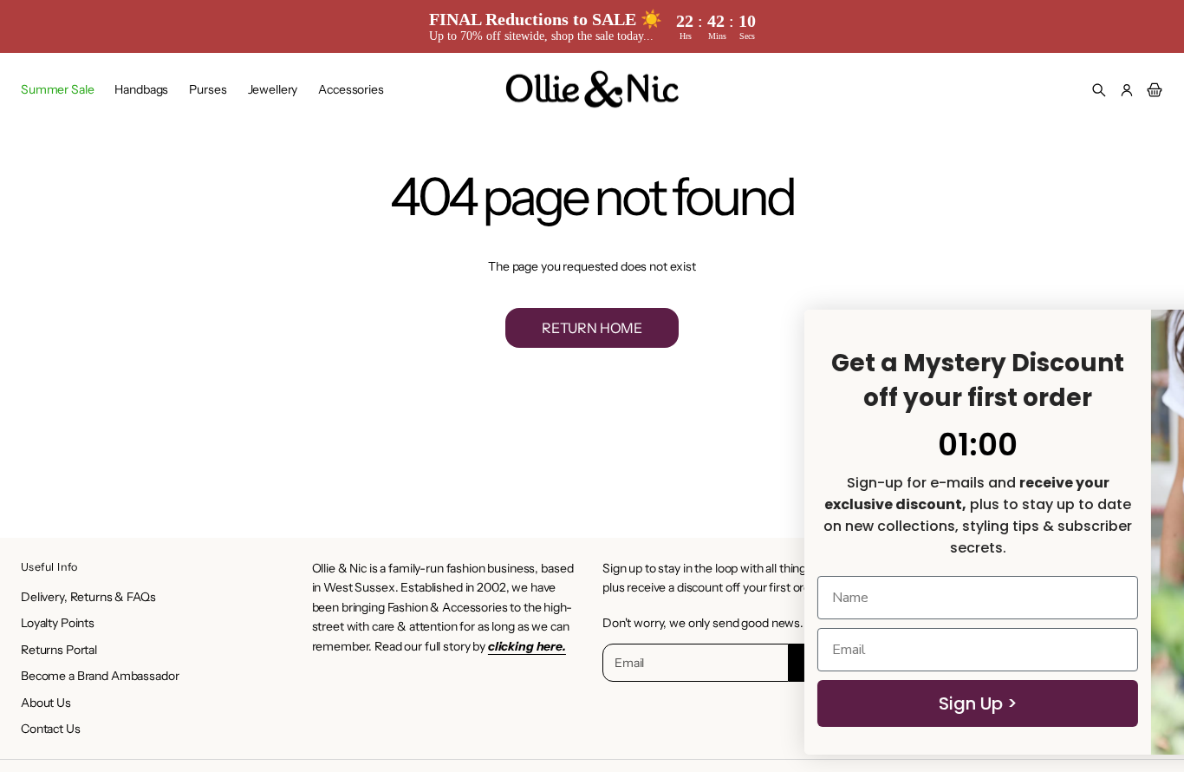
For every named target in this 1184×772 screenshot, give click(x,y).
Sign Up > (730, 703)
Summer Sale (57, 89)
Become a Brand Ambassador (100, 676)
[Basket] (1152, 90)
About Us (46, 702)
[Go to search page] (1099, 90)
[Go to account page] (1127, 90)
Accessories (350, 89)
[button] (1099, 90)
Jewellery (273, 89)
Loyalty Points (57, 623)
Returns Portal (59, 650)
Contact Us (51, 728)
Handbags (141, 89)
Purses (207, 89)
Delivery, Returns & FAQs (88, 597)
